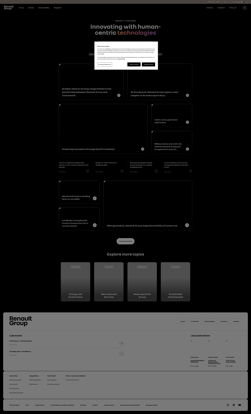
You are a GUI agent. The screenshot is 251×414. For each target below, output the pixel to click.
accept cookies (148, 64)
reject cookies (134, 64)
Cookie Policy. (121, 59)
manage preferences (104, 64)
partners (108, 49)
